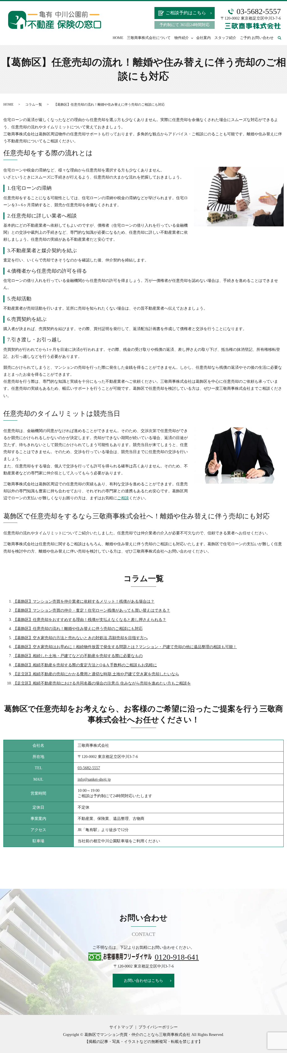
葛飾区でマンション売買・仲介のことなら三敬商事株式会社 (137, 1035)
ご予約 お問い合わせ (257, 38)
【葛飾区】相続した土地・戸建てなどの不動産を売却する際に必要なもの (78, 656)
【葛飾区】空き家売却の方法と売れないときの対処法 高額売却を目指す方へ (80, 638)
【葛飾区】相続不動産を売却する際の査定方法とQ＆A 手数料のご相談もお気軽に (85, 665)
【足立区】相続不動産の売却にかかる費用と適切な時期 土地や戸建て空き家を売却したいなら (96, 674)
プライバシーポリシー (158, 1027)
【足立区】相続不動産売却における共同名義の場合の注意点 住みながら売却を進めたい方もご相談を (102, 683)
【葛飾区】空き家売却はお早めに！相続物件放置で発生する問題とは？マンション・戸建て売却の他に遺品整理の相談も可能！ (125, 647)
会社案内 (203, 38)
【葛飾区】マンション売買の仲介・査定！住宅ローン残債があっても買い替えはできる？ (91, 610)
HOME (118, 38)
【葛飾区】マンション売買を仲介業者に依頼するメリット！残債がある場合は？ (83, 601)
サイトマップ (121, 1027)
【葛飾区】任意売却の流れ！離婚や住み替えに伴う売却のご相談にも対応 (78, 629)
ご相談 (123, 498)
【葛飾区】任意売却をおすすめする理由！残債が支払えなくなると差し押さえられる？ (89, 620)
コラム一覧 (33, 104)
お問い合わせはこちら (143, 980)
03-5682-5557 (89, 768)
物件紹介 (181, 38)
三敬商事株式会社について (149, 38)
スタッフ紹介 (225, 38)
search (283, 38)
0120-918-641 (177, 957)
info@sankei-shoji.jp (94, 779)
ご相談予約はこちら (186, 12)
